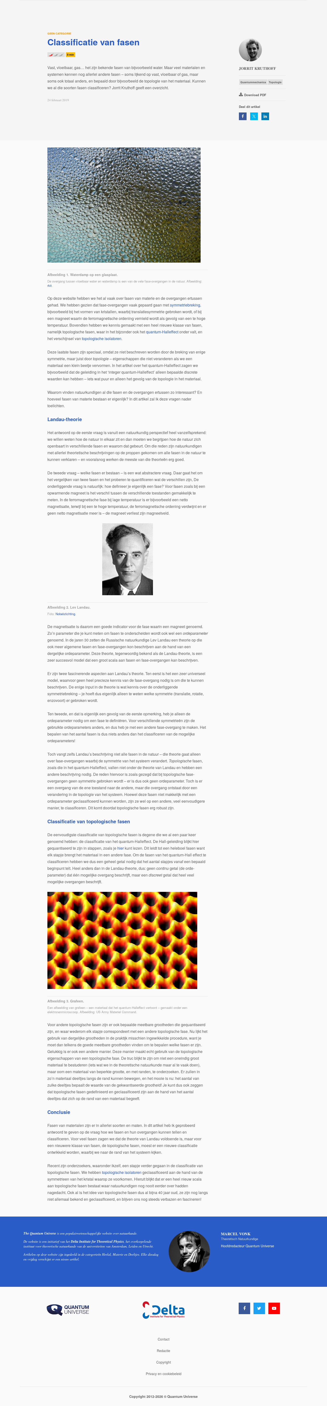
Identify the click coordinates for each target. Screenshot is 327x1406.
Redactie (163, 1350)
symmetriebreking (185, 305)
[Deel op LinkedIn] (265, 116)
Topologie (275, 82)
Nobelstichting (65, 614)
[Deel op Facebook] (243, 116)
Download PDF (255, 95)
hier (120, 848)
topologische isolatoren (101, 338)
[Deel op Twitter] (254, 116)
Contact (163, 1339)
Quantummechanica (253, 82)
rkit (49, 285)
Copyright (163, 1362)
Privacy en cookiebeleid (163, 1373)
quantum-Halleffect (162, 332)
